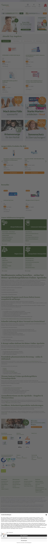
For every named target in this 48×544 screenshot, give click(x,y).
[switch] (4, 536)
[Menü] (6, 533)
